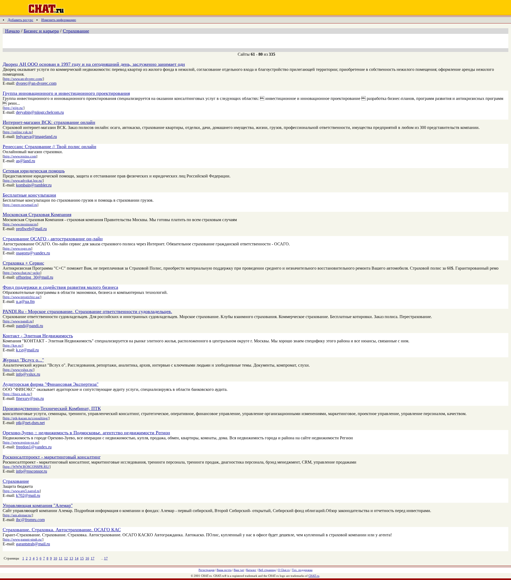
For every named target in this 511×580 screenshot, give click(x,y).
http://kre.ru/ (13, 345)
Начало (12, 31)
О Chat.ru (284, 569)
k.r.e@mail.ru (27, 350)
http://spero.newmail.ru (20, 205)
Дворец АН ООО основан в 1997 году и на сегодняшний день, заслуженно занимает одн (94, 64)
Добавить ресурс (20, 20)
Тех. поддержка (302, 569)
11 (61, 558)
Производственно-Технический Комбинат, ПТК (52, 408)
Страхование (76, 31)
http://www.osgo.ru (17, 248)
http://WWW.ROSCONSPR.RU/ (27, 467)
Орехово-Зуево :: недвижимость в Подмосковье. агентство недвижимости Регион (86, 432)
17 (92, 558)
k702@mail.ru (28, 495)
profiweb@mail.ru (31, 228)
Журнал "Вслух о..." (23, 360)
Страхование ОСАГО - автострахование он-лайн (53, 238)
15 (82, 558)
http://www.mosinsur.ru (20, 224)
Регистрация (207, 569)
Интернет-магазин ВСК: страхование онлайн (49, 122)
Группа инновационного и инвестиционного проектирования (66, 93)
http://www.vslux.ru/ (18, 370)
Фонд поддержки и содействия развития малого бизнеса (60, 287)
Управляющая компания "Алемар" (38, 505)
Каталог (251, 569)
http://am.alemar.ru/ (18, 515)
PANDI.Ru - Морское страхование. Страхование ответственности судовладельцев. (87, 311)
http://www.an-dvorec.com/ (23, 79)
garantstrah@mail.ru (33, 544)
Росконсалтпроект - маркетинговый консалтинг (52, 457)
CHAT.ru (313, 575)
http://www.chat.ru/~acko (22, 273)
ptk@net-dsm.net (30, 422)
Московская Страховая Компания (37, 214)
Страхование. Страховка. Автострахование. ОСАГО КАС (62, 529)
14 (77, 558)
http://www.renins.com (20, 156)
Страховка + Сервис (23, 263)
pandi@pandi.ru (29, 325)
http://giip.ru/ (13, 108)
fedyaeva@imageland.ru (36, 136)
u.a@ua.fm (25, 301)
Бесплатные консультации (29, 195)
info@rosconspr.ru (31, 471)
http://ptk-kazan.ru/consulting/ (26, 418)
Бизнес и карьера (41, 31)
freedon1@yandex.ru (34, 447)
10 (55, 558)
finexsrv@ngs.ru (30, 398)
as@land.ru (25, 161)
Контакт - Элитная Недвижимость (38, 335)
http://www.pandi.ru (18, 321)
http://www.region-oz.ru (21, 442)
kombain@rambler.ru (34, 185)
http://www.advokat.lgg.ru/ (23, 180)
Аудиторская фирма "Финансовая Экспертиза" (50, 384)
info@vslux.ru (28, 374)
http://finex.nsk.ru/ (17, 394)
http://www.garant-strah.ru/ (23, 539)
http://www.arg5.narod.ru (22, 491)
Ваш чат (239, 569)
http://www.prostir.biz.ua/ (22, 297)
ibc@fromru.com (30, 519)
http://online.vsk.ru (18, 132)
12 (66, 558)
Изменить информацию (58, 20)
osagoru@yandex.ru (33, 253)
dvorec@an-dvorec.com (36, 83)
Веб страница (267, 569)
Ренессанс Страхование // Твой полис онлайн (49, 146)
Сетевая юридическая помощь (34, 170)
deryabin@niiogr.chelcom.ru (40, 112)
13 (71, 558)
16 (87, 558)
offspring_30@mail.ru (34, 277)
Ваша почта (224, 569)
